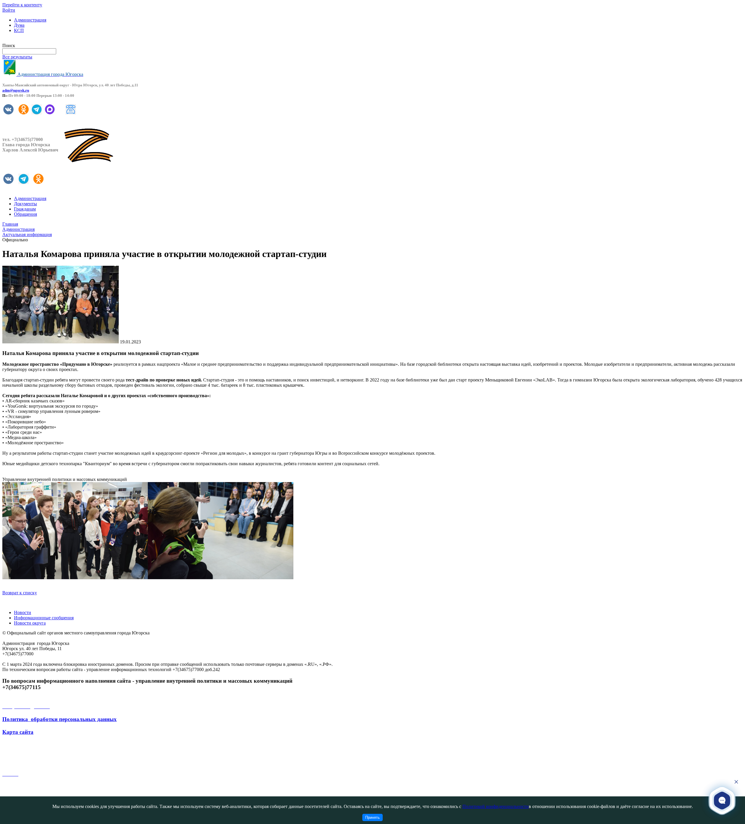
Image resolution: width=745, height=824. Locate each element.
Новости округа (30, 622)
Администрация (30, 19)
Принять (372, 817)
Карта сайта (17, 732)
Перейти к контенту (22, 4)
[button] (722, 800)
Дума (19, 25)
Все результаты (17, 56)
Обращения (25, 214)
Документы (25, 203)
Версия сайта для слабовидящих (34, 40)
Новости (22, 612)
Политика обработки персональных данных (59, 719)
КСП (19, 30)
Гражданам (25, 208)
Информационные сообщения (44, 617)
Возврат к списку (19, 592)
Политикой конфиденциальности (495, 806)
